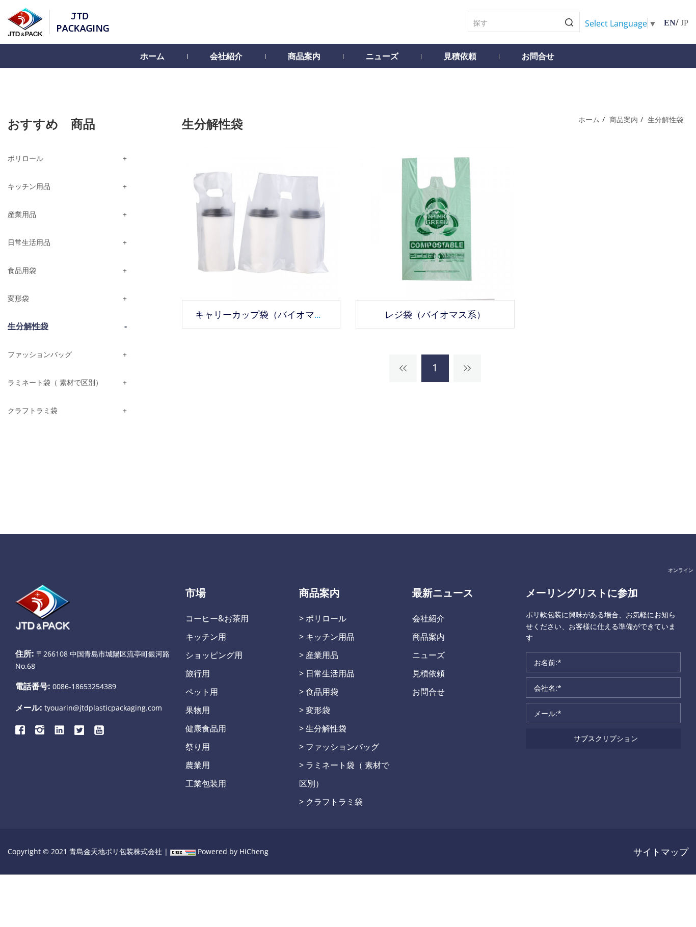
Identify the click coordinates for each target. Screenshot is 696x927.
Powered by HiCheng (233, 851)
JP (684, 22)
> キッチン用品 (327, 636)
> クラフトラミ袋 (331, 801)
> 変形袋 (314, 709)
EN (670, 22)
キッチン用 (205, 636)
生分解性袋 (665, 119)
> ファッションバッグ (339, 746)
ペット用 (201, 691)
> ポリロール (322, 618)
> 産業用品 (318, 654)
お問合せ (538, 56)
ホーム (152, 56)
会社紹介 (226, 56)
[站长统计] (183, 851)
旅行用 (197, 673)
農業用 (197, 764)
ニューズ (382, 56)
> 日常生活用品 (327, 673)
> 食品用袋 (318, 691)
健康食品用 (205, 728)
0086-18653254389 (84, 686)
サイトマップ (660, 852)
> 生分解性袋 (322, 728)
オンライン (680, 570)
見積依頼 (460, 56)
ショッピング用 (214, 654)
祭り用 (197, 746)
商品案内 (304, 56)
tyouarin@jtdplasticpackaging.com (103, 708)
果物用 (197, 709)
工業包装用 (205, 783)
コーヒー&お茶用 (217, 618)
